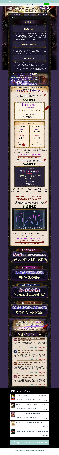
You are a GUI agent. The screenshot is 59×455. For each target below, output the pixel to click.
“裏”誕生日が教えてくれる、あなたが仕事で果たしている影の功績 (29, 196)
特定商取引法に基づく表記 (34, 450)
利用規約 (16, 450)
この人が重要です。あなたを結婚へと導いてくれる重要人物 (29, 198)
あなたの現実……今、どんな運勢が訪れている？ (29, 240)
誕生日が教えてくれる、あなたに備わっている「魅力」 (29, 155)
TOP (11, 17)
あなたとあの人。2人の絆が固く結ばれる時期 (29, 243)
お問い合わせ (27, 450)
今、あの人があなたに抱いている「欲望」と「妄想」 (29, 199)
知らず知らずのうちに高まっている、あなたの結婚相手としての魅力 (29, 241)
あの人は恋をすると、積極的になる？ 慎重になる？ (29, 157)
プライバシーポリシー (21, 450)
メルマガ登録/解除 (41, 450)
